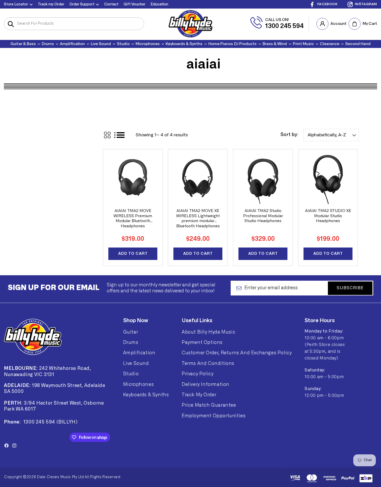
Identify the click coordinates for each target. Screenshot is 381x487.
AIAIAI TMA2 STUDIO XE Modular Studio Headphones (328, 216)
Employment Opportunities (213, 415)
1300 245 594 (284, 26)
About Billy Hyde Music (208, 332)
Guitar (130, 332)
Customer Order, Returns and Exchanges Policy (237, 353)
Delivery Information (205, 384)
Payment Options (202, 342)
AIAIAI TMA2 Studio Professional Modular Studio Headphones (263, 216)
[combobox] (74, 23)
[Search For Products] (11, 24)
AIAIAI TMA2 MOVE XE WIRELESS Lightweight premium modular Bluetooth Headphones (198, 218)
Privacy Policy (197, 374)
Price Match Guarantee (209, 405)
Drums (130, 342)
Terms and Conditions (208, 363)
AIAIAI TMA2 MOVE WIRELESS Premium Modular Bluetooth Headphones (133, 218)
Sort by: (289, 134)
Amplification (139, 353)
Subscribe (350, 288)
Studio (131, 374)
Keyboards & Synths (146, 394)
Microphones (138, 384)
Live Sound (136, 363)
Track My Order (199, 394)
